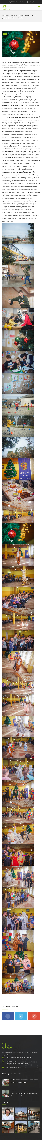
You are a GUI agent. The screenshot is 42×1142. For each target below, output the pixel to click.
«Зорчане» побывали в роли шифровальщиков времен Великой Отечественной (24, 1093)
